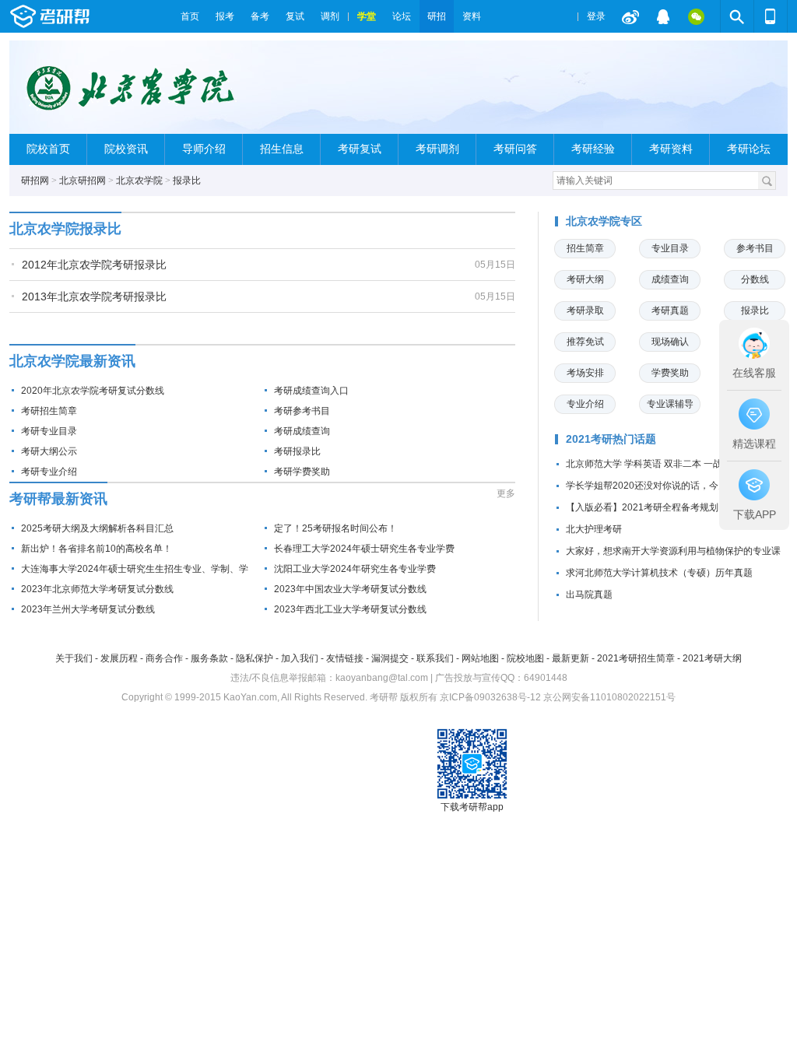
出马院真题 (589, 594)
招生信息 (282, 149)
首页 (190, 16)
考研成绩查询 (302, 431)
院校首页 (48, 149)
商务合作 (164, 658)
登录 (596, 16)
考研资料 (671, 149)
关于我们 (74, 658)
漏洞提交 (390, 658)
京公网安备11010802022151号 (609, 697)
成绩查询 (670, 279)
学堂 (366, 16)
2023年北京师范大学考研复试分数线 (97, 589)
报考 (225, 16)
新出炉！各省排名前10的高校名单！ (96, 548)
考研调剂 (437, 149)
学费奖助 (670, 372)
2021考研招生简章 (636, 658)
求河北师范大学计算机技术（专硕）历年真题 (659, 572)
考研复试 (359, 149)
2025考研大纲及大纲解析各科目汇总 (97, 528)
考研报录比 (297, 451)
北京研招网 (82, 180)
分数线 (755, 279)
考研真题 (670, 310)
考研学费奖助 (302, 471)
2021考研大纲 (712, 658)
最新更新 (570, 658)
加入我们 (299, 658)
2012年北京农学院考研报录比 (94, 264)
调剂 (330, 16)
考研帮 (91, 16)
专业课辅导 (670, 403)
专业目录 (670, 248)
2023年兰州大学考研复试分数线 (88, 609)
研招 (436, 16)
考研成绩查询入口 (311, 390)
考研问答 (515, 149)
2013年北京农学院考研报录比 (94, 296)
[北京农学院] (146, 94)
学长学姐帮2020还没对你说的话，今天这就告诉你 (670, 485)
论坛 (401, 16)
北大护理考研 (594, 529)
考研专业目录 (49, 431)
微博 (630, 16)
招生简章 (585, 248)
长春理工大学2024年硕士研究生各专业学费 (364, 548)
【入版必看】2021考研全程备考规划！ (647, 507)
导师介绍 (204, 149)
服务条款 (209, 658)
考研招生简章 (49, 410)
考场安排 (585, 372)
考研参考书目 (302, 410)
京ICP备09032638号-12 (490, 697)
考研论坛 (749, 149)
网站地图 (480, 658)
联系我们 (435, 658)
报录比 (187, 180)
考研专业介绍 (49, 471)
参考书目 (755, 248)
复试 (295, 16)
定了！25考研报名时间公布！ (335, 528)
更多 (506, 493)
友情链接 (344, 658)
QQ (663, 16)
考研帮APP (770, 16)
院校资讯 (126, 149)
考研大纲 (585, 279)
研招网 (35, 180)
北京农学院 (139, 180)
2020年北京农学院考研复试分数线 (92, 390)
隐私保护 (254, 658)
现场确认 (670, 341)
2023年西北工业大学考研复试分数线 (350, 609)
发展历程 (119, 658)
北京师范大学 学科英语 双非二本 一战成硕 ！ (659, 463)
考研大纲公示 (49, 451)
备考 (260, 16)
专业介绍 (585, 403)
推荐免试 (585, 341)
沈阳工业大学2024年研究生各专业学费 (355, 568)
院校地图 (525, 658)
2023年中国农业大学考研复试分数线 (350, 589)
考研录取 (585, 310)
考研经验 (593, 149)
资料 (471, 16)
